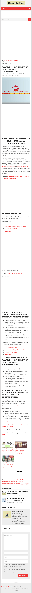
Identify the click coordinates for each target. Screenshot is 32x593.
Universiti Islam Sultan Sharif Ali (12, 228)
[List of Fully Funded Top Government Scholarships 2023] (8, 445)
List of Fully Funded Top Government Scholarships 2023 (8, 450)
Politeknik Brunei (8, 231)
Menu (3, 8)
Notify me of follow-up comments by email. (15, 569)
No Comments (17, 75)
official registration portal (18, 405)
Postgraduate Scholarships (17, 481)
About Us (7, 588)
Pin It (18, 474)
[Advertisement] (16, 14)
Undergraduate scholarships (8, 166)
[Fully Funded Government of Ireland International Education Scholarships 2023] (8, 459)
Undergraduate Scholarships (8, 483)
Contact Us (15, 588)
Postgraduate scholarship (22, 166)
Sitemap (17, 590)
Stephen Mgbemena (7, 73)
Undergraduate (11, 273)
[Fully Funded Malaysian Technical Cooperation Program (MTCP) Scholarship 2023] (21, 445)
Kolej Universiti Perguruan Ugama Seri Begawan (15, 226)
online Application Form (24, 400)
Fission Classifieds (6, 586)
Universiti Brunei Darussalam (11, 225)
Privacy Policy (25, 588)
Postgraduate (19, 273)
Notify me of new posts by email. (12, 572)
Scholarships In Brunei (6, 75)
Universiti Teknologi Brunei (11, 230)
